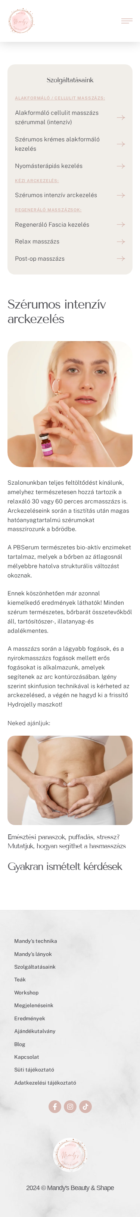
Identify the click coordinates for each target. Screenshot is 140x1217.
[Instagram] (70, 1106)
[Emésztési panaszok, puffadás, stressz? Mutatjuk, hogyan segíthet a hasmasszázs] (70, 780)
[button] (127, 21)
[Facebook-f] (55, 1106)
